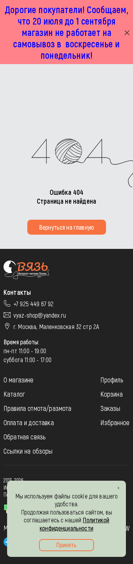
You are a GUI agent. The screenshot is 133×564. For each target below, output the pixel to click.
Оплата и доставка (29, 422)
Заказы (110, 408)
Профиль (111, 379)
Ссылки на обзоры (28, 450)
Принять (66, 545)
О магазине (19, 379)
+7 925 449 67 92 (33, 304)
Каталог (14, 394)
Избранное (114, 422)
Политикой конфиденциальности (74, 524)
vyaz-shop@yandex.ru (39, 315)
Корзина (111, 394)
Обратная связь (25, 436)
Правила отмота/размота (38, 408)
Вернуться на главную (66, 227)
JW (126, 528)
